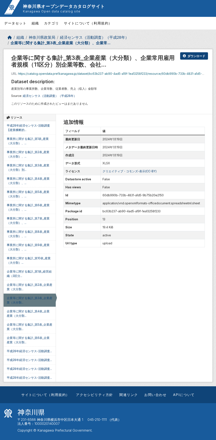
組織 (35, 23)
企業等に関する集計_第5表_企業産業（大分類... (29, 327)
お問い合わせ (155, 395)
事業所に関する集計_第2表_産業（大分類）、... (28, 154)
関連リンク (128, 395)
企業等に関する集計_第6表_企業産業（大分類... (28, 340)
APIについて (184, 395)
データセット (15, 23)
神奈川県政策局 (42, 37)
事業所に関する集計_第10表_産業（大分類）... (29, 260)
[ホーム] (10, 37)
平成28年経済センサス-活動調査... (29, 351)
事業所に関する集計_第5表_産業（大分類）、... (28, 194)
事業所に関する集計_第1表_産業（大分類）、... (28, 141)
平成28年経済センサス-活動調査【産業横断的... (28, 128)
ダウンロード (196, 56)
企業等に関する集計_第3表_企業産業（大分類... (29, 300)
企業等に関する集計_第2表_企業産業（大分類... (29, 287)
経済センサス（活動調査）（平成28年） (94, 37)
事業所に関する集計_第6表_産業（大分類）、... (28, 207)
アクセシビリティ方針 (94, 395)
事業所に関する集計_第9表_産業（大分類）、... (28, 247)
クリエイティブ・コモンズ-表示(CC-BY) (130, 171)
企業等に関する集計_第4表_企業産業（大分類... (28, 313)
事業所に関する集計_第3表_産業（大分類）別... (28, 167)
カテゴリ (51, 23)
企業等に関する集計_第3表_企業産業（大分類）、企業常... (61, 43)
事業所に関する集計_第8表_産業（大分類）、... (28, 234)
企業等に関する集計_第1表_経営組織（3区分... (29, 274)
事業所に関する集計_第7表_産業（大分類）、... (28, 221)
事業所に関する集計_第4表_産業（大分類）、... (28, 181)
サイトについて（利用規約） (88, 23)
